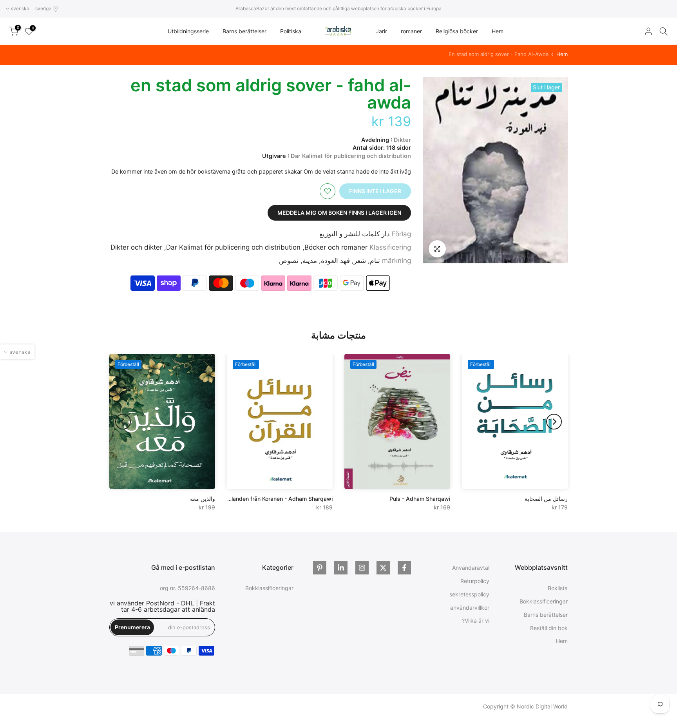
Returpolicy (474, 581)
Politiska (290, 31)
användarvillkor (469, 607)
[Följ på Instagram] (362, 567)
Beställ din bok (549, 627)
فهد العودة (335, 260)
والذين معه (202, 498)
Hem (497, 31)
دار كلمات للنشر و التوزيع (354, 234)
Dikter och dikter (136, 247)
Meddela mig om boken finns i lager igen (339, 212)
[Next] (123, 421)
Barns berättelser (244, 31)
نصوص (289, 260)
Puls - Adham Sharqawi (419, 498)
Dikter (402, 139)
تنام (375, 260)
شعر (360, 260)
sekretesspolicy (469, 594)
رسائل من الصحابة (546, 498)
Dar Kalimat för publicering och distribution (351, 155)
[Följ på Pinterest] (319, 567)
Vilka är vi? (475, 620)
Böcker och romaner (335, 247)
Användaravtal (470, 567)
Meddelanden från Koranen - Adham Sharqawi (273, 498)
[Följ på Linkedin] (341, 567)
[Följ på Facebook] (404, 567)
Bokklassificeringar (544, 601)
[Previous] (554, 421)
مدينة (309, 260)
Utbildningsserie (188, 31)
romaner (411, 31)
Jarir (381, 31)
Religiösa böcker (457, 31)
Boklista (558, 588)
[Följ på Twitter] (383, 567)
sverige (43, 8)
